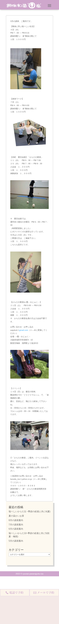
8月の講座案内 (16, 520)
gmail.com (23, 330)
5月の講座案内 (16, 541)
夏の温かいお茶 (16, 516)
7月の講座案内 (16, 524)
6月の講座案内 (16, 529)
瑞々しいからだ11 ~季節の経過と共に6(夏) (29, 511)
